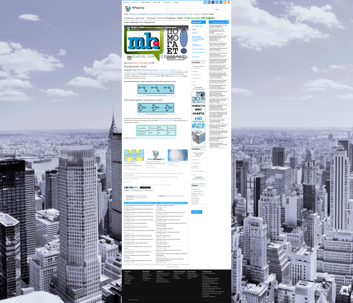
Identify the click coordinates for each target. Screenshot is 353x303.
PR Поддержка (147, 278)
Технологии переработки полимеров (213, 291)
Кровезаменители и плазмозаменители (167, 232)
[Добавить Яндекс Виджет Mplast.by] (228, 2)
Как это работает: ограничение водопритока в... (138, 252)
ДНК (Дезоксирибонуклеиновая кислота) (168, 220)
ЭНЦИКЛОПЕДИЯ (145, 2)
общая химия (148, 190)
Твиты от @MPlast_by (173, 266)
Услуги (189, 278)
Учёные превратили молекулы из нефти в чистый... (139, 205)
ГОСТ (203, 275)
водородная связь (136, 190)
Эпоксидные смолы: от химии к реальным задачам (139, 220)
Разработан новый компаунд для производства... (138, 236)
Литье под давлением (208, 281)
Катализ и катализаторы (163, 236)
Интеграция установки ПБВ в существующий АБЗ (217, 120)
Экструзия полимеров (208, 296)
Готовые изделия (192, 276)
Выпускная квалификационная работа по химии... (138, 260)
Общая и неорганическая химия (211, 288)
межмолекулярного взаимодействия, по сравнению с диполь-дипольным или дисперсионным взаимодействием (153, 71)
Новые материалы (219, 22)
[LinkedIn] (129, 187)
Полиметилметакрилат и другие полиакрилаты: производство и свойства (170, 259)
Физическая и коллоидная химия (211, 293)
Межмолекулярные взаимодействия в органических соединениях (133, 163)
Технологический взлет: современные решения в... (139, 239)
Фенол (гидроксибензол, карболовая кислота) (169, 216)
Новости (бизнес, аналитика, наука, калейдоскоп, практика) (198, 193)
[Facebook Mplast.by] (213, 2)
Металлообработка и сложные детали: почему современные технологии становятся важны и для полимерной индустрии (218, 67)
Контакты (127, 281)
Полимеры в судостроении (171, 196)
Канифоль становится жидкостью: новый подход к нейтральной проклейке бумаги (218, 126)
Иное (194, 85)
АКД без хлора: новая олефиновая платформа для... (139, 212)
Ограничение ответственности (129, 277)
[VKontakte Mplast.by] (209, 2)
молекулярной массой (165, 120)
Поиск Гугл (196, 159)
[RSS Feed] (224, 2)
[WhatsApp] (135, 187)
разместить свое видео (140, 63)
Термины (195, 33)
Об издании (177, 278)
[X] (127, 187)
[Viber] (133, 187)
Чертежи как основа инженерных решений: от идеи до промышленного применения (218, 54)
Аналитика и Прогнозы (163, 273)
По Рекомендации (198, 171)
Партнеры (127, 283)
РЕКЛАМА (176, 2)
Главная (127, 22)
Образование (196, 78)
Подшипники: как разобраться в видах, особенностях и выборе (218, 44)
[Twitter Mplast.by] (216, 2)
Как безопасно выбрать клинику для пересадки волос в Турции (218, 81)
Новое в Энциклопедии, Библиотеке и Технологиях (195, 199)
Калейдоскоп (160, 278)
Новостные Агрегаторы (195, 167)
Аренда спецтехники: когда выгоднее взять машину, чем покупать (217, 31)
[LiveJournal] (131, 187)
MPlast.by (138, 8)
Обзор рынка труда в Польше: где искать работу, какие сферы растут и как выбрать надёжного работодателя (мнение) (218, 114)
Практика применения (163, 281)
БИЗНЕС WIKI (156, 2)
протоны (149, 76)
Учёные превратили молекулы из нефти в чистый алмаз (218, 49)
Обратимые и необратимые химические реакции (170, 212)
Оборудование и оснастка (209, 286)
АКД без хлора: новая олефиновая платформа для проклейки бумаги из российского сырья (218, 132)
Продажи (195, 71)
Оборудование (191, 273)
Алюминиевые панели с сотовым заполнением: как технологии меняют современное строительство (218, 38)
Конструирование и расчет (210, 280)
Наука (194, 81)
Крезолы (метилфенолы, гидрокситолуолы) (168, 250)
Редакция (127, 275)
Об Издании (195, 57)
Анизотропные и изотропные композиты (168, 239)
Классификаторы (197, 26)
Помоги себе (199, 18)
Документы (205, 276)
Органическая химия (208, 290)
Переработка (196, 75)
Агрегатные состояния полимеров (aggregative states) (155, 162)
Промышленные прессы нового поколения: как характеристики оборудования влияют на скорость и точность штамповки (218, 75)
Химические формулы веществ (165, 205)
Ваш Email (194, 203)
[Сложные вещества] (178, 155)
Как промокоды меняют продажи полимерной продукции (218, 25)
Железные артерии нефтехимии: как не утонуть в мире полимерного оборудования (218, 86)
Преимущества (147, 275)
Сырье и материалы (198, 49)
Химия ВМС (205, 295)
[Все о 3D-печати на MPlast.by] (198, 118)
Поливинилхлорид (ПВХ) (163, 246)
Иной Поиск (196, 163)
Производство (197, 68)
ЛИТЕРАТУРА (167, 2)
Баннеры (145, 276)
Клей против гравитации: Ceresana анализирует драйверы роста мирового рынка (218, 138)
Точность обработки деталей (164, 228)
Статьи (141, 22)
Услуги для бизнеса (198, 52)
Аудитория (146, 273)
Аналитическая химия (208, 273)
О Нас (126, 273)
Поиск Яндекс (196, 156)
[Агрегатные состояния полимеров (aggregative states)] (156, 155)
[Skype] (137, 187)
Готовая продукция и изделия (198, 39)
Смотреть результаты (198, 89)
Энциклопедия (134, 22)
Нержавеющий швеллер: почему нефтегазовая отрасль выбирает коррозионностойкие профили (218, 61)
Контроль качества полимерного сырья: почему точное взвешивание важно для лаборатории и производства (218, 93)
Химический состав (162, 243)
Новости (134, 2)
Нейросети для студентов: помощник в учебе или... (139, 216)
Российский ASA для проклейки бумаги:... (136, 223)
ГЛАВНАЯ (126, 2)
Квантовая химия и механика (210, 278)
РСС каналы (128, 280)
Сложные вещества (174, 162)
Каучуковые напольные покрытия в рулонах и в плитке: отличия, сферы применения (218, 100)
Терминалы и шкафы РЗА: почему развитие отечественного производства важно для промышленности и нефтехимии (218, 107)
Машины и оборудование (196, 44)
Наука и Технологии (162, 280)
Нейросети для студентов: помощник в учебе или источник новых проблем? (218, 144)
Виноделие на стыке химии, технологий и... (136, 227)
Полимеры (159, 209)
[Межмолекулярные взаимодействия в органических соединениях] (134, 155)
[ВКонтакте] (125, 187)
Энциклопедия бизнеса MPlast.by (197, 37)
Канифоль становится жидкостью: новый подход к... (139, 209)
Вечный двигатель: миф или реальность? (136, 243)
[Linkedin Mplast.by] (220, 2)
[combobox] (220, 9)
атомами (177, 76)
